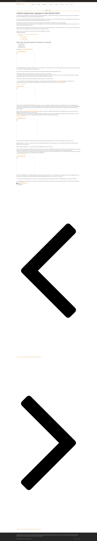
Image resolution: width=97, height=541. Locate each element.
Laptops (33, 4)
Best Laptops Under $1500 (27, 49)
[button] (21, 84)
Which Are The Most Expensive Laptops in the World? (28, 34)
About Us (75, 538)
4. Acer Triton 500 (24, 39)
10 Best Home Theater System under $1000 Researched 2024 (29, 529)
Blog (71, 4)
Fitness (62, 4)
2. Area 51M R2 (23, 37)
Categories (21, 35)
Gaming (38, 4)
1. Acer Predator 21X (24, 36)
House (67, 4)
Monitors (57, 4)
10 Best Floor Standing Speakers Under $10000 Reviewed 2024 (29, 356)
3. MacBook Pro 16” (24, 38)
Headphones (44, 4)
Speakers (51, 4)
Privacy (79, 538)
